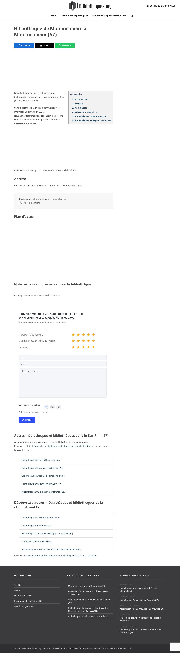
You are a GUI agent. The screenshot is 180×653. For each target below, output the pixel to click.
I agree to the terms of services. (36, 412)
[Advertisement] (63, 71)
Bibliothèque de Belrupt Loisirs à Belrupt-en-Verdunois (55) (141, 631)
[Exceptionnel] (93, 335)
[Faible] (78, 335)
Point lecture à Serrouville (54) (36, 541)
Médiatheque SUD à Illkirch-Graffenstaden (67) (44, 491)
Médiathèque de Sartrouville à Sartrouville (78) (142, 608)
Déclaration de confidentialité (28, 601)
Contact (17, 590)
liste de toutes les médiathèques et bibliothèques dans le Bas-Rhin (59, 446)
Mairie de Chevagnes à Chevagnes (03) (86, 586)
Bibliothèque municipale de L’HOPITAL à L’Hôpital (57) (139, 589)
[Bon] (83, 335)
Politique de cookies (23, 595)
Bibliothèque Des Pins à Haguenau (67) (41, 459)
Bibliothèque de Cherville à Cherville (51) (41, 517)
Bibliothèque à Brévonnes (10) (36, 525)
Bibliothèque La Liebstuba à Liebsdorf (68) (88, 616)
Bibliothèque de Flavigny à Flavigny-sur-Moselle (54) (47, 533)
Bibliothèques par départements (109, 15)
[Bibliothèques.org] (90, 6)
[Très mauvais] (73, 335)
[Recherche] (131, 16)
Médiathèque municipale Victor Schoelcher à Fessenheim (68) (51, 549)
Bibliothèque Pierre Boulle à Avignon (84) (139, 600)
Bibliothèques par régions (75, 15)
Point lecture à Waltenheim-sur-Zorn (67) (42, 483)
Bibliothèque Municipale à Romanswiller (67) (43, 475)
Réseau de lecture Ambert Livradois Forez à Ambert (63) (140, 619)
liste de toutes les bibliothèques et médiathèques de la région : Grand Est (62, 555)
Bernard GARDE (126, 614)
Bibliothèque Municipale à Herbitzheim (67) (43, 467)
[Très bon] (88, 335)
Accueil (53, 15)
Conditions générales (24, 606)
